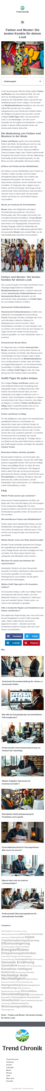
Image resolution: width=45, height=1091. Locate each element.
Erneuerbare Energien (9, 956)
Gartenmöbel (37, 959)
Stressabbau (29, 991)
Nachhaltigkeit (13, 978)
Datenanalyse (5, 937)
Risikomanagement (30, 985)
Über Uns (10, 1078)
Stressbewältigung (15, 994)
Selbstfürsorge (9, 988)
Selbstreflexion (24, 988)
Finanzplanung (7, 959)
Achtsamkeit (6, 931)
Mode (3, 1015)
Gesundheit (9, 965)
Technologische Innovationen (25, 997)
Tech (8, 1076)
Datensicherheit (17, 937)
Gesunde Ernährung (17, 962)
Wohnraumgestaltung (16, 1006)
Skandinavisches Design (10, 991)
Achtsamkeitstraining (10, 934)
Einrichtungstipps (8, 947)
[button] (22, 22)
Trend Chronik (12, 1059)
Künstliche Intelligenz (16, 969)
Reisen (9, 1073)
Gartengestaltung (23, 959)
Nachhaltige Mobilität (25, 972)
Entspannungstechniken (18, 953)
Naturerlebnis (32, 979)
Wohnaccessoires (20, 1003)
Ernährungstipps (25, 956)
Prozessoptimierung (24, 982)
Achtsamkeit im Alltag (19, 931)
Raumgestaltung (11, 985)
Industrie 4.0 (23, 966)
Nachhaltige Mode (14, 975)
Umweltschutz (10, 1000)
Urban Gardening (27, 1000)
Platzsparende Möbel (8, 982)
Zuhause (10, 1062)
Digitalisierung (30, 940)
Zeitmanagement (7, 1010)
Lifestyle (10, 1067)
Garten (9, 1065)
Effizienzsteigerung (15, 943)
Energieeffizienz (15, 950)
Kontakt (9, 1081)
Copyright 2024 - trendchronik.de (22, 1088)
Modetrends (8, 972)
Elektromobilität (22, 947)
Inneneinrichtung (36, 966)
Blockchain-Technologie (31, 934)
